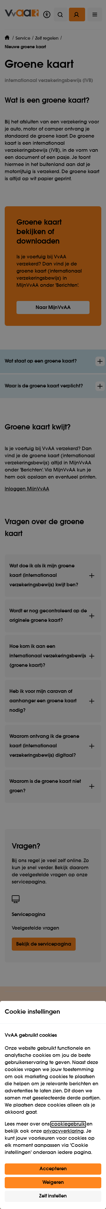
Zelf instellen (53, 1196)
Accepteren (53, 1169)
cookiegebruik (68, 1124)
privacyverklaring (63, 1131)
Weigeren (53, 1182)
